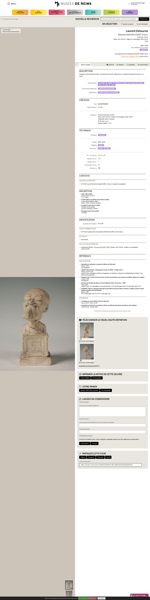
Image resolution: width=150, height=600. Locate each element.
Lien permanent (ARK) (84, 461)
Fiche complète (97, 378)
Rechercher (144, 19)
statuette (100, 107)
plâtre (101, 145)
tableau (140, 83)
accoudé (133, 83)
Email (108, 457)
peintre (110, 83)
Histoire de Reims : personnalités (108, 92)
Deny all (93, 598)
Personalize (101, 598)
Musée (38, 12)
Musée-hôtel (111, 12)
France (107, 121)
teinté (107, 148)
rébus (112, 85)
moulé (101, 148)
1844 (109, 123)
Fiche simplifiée (85, 378)
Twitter (83, 457)
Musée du (75, 12)
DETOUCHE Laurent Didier (107, 89)
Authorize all (84, 598)
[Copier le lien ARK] (143, 465)
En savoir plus (134, 4)
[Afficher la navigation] (8, 4)
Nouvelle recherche (87, 19)
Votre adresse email (84, 429)
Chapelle (93, 12)
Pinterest (100, 457)
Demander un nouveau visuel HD (88, 366)
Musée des (20, 12)
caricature (102, 83)
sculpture (144, 50)
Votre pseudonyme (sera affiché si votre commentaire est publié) (96, 422)
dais (100, 85)
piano (106, 85)
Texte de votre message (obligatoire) (89, 406)
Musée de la (56, 12)
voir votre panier (143, 24)
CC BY (92, 341)
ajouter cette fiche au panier (89, 390)
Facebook (91, 457)
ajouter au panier (128, 24)
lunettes (125, 83)
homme (117, 83)
